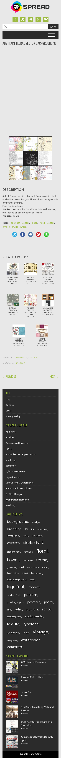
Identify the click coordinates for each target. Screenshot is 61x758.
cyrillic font (13, 542)
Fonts (9, 448)
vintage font (12, 640)
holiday (45, 567)
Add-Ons (10, 431)
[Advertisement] (31, 58)
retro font (32, 609)
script (46, 609)
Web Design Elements (17, 499)
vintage (40, 632)
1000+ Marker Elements (33, 662)
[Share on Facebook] (22, 234)
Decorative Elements (17, 443)
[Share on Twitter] (14, 234)
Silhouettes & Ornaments (19, 482)
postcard (33, 602)
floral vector (47, 222)
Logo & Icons (13, 477)
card (25, 535)
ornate (6, 226)
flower (13, 560)
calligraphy (13, 535)
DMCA (9, 410)
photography (15, 602)
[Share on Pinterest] (38, 234)
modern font (13, 595)
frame (41, 559)
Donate (10, 405)
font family (28, 560)
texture (13, 624)
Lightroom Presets (15, 471)
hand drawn (33, 567)
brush (29, 529)
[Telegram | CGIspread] (30, 19)
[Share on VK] (30, 234)
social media (34, 616)
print (9, 609)
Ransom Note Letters (32, 677)
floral (42, 551)
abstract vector (20, 222)
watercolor (30, 640)
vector (26, 632)
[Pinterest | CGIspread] (38, 19)
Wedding (10, 505)
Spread (34, 357)
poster (48, 602)
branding (14, 529)
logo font (16, 587)
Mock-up (10, 460)
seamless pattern (14, 617)
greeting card (15, 567)
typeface (31, 624)
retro (18, 609)
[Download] (46, 234)
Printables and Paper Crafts (21, 454)
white (23, 226)
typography (13, 632)
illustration (13, 573)
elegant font (13, 551)
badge (36, 522)
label (25, 573)
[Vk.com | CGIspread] (45, 19)
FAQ (8, 399)
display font (33, 542)
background (17, 521)
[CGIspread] (30, 13)
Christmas (37, 535)
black (34, 222)
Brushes (10, 437)
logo (32, 580)
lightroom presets (17, 579)
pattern (30, 594)
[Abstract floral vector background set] (30, 182)
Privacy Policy (13, 416)
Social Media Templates (19, 488)
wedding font (14, 646)
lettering (36, 573)
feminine (28, 551)
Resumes (11, 465)
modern (34, 587)
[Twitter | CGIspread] (22, 19)
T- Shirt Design (14, 494)
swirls (15, 226)
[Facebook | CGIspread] (15, 19)
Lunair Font (27, 692)
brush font (43, 529)
